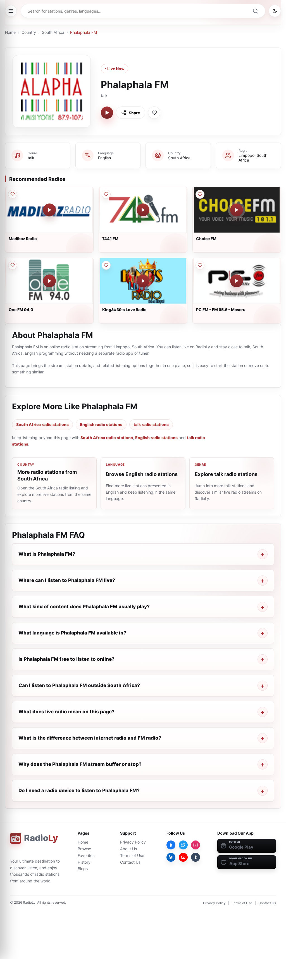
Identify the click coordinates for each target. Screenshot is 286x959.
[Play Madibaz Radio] (49, 209)
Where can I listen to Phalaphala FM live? (66, 580)
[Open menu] (11, 11)
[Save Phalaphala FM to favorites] (154, 112)
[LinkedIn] (170, 857)
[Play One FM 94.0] (49, 280)
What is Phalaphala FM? (46, 554)
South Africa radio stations (42, 424)
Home (10, 32)
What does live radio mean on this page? (66, 711)
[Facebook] (170, 844)
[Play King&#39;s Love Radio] (143, 280)
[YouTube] (183, 857)
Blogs (83, 868)
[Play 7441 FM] (143, 209)
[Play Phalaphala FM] (107, 112)
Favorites (86, 855)
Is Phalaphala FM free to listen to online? (66, 659)
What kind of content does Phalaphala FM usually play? (84, 606)
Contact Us (130, 862)
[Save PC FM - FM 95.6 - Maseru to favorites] (200, 265)
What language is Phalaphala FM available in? (72, 633)
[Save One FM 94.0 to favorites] (12, 265)
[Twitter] (183, 844)
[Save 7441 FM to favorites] (106, 194)
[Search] (255, 11)
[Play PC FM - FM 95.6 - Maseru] (236, 280)
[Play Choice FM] (236, 209)
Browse (84, 848)
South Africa (53, 32)
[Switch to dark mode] (275, 11)
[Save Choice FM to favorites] (200, 194)
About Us (128, 848)
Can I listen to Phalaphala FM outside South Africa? (79, 685)
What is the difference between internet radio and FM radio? (89, 738)
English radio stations (101, 424)
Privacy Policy (133, 842)
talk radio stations (151, 424)
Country (29, 32)
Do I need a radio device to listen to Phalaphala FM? (79, 790)
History (84, 862)
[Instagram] (195, 844)
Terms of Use (132, 855)
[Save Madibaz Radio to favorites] (12, 194)
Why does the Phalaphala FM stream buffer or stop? (80, 764)
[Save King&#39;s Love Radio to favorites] (106, 265)
